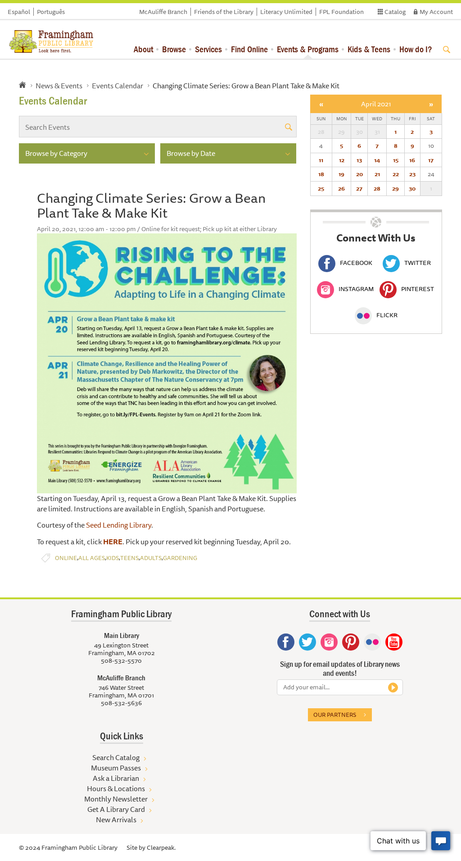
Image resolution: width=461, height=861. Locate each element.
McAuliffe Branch (163, 12)
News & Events (59, 85)
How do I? (415, 49)
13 (359, 159)
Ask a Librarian (116, 778)
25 (321, 188)
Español (19, 12)
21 (377, 173)
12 (341, 159)
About (143, 49)
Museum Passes (116, 768)
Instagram (356, 289)
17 (431, 159)
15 (395, 159)
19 (341, 173)
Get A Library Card (116, 809)
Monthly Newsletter (116, 799)
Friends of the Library (223, 12)
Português (51, 12)
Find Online (249, 49)
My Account (436, 12)
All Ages (91, 558)
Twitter (417, 263)
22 (396, 173)
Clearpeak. (161, 847)
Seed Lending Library (118, 525)
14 (377, 159)
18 (321, 173)
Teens (129, 558)
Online (66, 558)
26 (341, 188)
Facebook (356, 263)
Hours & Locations (116, 788)
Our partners (334, 714)
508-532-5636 (121, 703)
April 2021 (376, 104)
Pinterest (417, 289)
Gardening (180, 558)
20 (359, 173)
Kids (112, 558)
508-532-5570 (121, 660)
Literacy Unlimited (286, 12)
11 (321, 159)
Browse (174, 49)
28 (377, 188)
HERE (112, 541)
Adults (151, 558)
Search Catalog (116, 757)
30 (412, 188)
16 (412, 159)
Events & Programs (308, 49)
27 (359, 188)
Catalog (395, 12)
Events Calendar (117, 85)
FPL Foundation (341, 12)
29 (395, 188)
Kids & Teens (369, 49)
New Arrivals (116, 819)
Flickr (387, 315)
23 (412, 173)
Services (208, 49)
